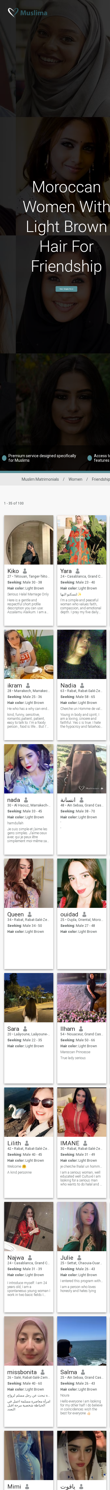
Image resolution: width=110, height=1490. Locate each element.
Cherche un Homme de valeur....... (82, 709)
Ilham (67, 1028)
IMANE (69, 1143)
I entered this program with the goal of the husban (82, 1281)
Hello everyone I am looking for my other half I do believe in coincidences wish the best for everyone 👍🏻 (81, 1407)
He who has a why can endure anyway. (28, 709)
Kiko (13, 571)
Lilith (14, 1143)
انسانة (68, 800)
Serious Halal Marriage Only (28, 594)
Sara (13, 1028)
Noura (64, 1395)
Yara (66, 571)
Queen (15, 914)
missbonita (22, 1372)
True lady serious (73, 1058)
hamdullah (15, 823)
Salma (68, 1372)
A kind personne (19, 1172)
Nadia (68, 685)
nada (13, 800)
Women (75, 479)
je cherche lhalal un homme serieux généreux (82, 1166)
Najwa (15, 1257)
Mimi (14, 1486)
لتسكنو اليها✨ (71, 594)
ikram (14, 685)
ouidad (69, 914)
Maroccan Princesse (75, 1052)
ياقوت (67, 1486)
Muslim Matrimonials (40, 479)
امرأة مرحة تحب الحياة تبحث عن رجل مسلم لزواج (28, 1395)
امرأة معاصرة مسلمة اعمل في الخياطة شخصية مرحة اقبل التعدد (28, 1405)
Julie (66, 1257)
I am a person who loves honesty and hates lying (78, 1289)
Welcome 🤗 (16, 1166)
